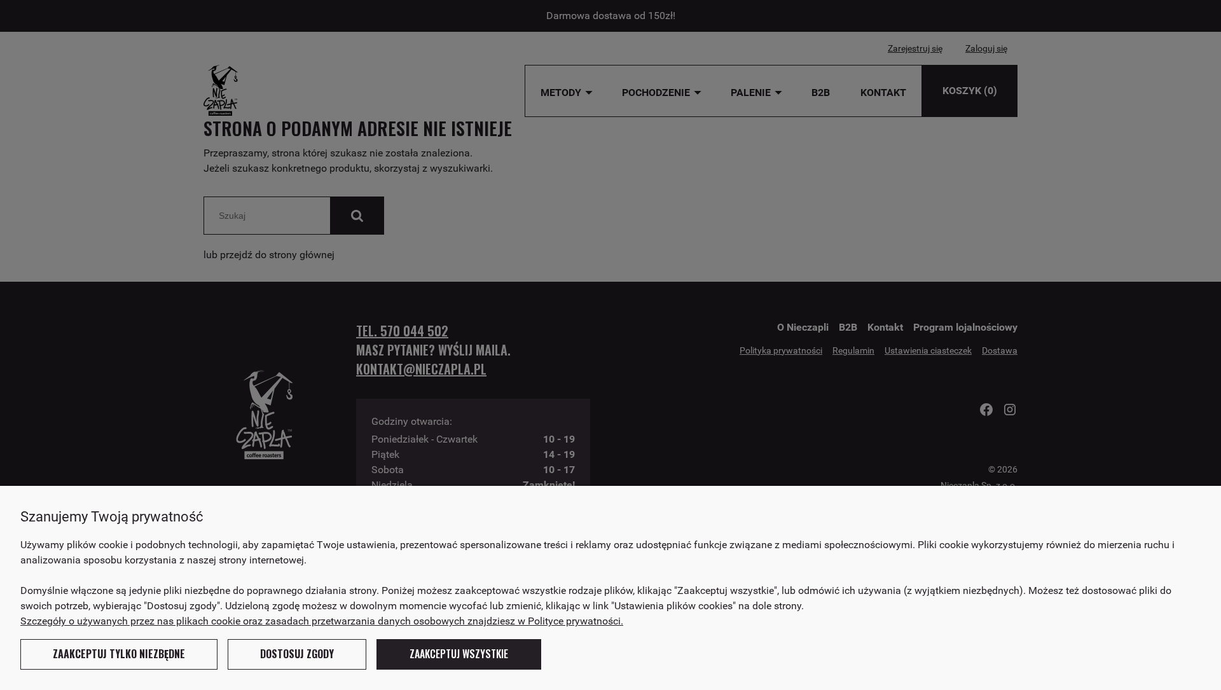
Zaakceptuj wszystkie (459, 653)
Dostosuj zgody (297, 653)
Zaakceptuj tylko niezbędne (119, 653)
